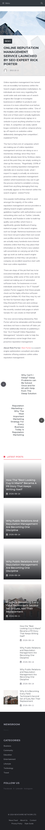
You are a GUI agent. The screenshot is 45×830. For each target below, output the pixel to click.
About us (23, 820)
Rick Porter (26, 348)
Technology (8, 768)
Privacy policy (17, 823)
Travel (6, 772)
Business (7, 746)
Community (8, 750)
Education (8, 755)
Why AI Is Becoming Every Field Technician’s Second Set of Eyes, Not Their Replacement (30, 696)
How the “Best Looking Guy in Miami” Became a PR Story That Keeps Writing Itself (30, 631)
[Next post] (41, 420)
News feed (13, 820)
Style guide (29, 823)
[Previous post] (3, 384)
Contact (33, 820)
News (8, 41)
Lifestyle (7, 764)
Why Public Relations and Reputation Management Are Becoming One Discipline (30, 653)
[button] (41, 3)
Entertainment (10, 759)
